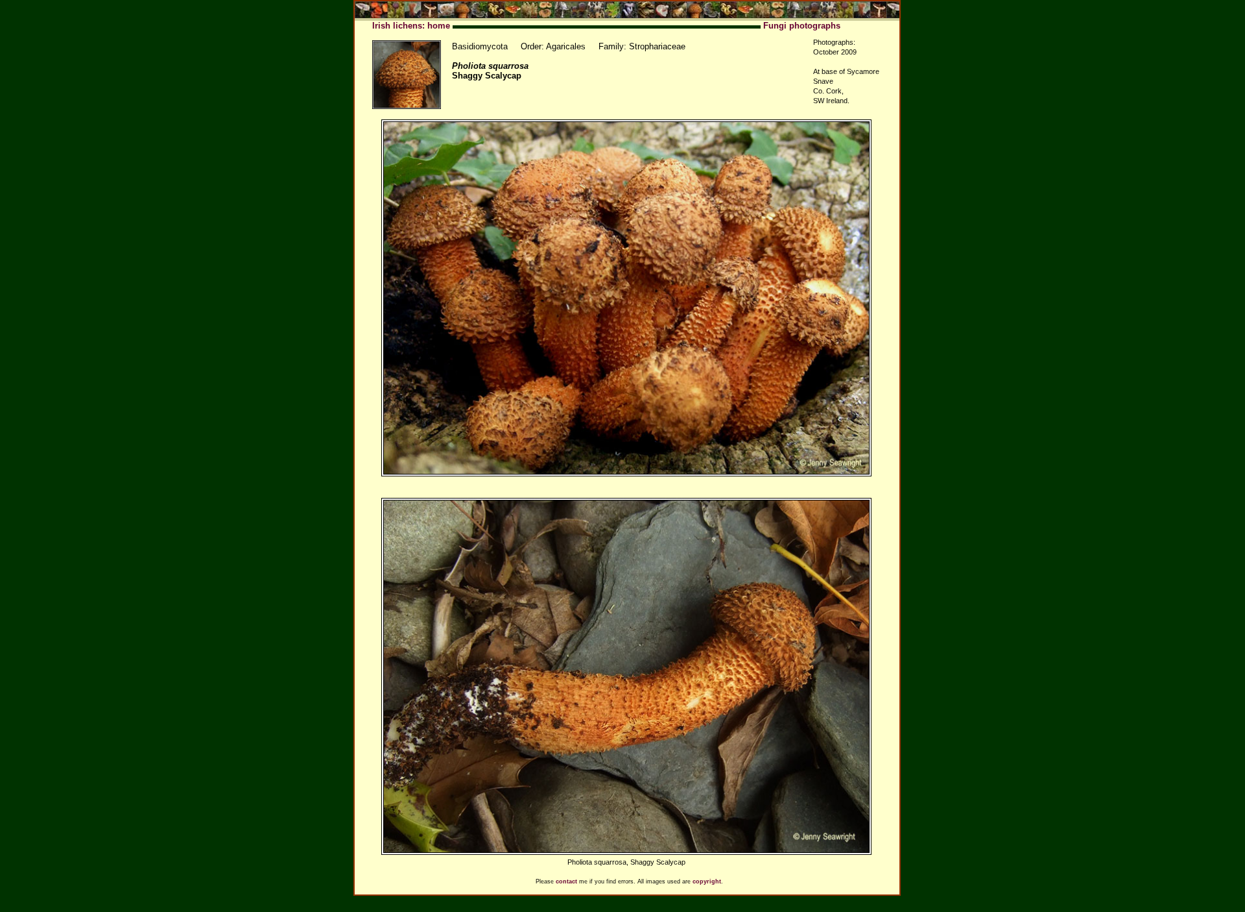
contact (566, 881)
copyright (707, 881)
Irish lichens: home (411, 26)
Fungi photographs (801, 26)
